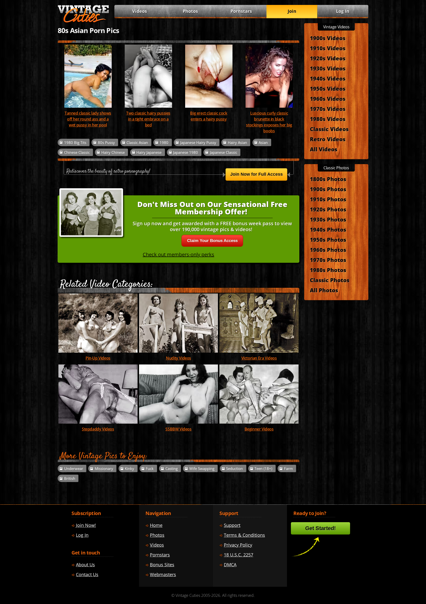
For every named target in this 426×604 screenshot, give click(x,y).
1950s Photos (328, 239)
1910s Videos (327, 48)
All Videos (323, 149)
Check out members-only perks (178, 254)
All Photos (324, 290)
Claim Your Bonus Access (212, 240)
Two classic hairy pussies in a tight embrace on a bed (148, 119)
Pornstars (241, 11)
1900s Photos (328, 189)
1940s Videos (327, 78)
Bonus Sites (162, 565)
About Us (85, 565)
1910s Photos (328, 199)
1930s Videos (327, 68)
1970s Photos (328, 259)
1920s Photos (328, 209)
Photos (190, 11)
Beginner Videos (259, 429)
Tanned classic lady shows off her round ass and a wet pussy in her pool (88, 119)
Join (292, 11)
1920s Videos (327, 58)
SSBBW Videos (178, 429)
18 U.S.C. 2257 (238, 555)
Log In (342, 11)
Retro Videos (327, 139)
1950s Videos (327, 88)
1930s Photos (328, 219)
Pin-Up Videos (98, 358)
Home (156, 525)
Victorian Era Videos (259, 358)
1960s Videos (327, 98)
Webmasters (163, 574)
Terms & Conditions (244, 535)
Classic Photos (329, 280)
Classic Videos (329, 129)
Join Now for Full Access (256, 174)
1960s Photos (328, 249)
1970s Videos (327, 108)
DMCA (230, 565)
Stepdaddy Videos (98, 429)
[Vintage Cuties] (83, 21)
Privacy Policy (238, 545)
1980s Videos (327, 118)
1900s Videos (327, 38)
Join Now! (86, 525)
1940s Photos (328, 229)
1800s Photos (328, 179)
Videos (139, 11)
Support (232, 525)
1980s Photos (328, 270)
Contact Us (87, 574)
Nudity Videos (178, 358)
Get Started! (320, 528)
